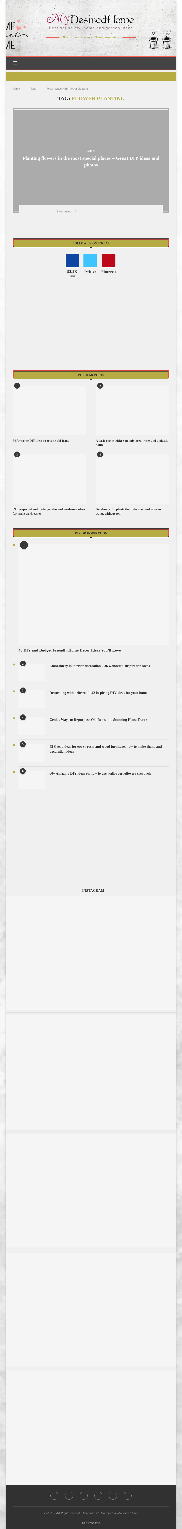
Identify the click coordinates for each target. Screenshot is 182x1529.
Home (16, 88)
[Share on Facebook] (87, 211)
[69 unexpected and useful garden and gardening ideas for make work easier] (49, 479)
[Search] (167, 63)
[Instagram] (88, 46)
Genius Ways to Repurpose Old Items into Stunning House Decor (98, 720)
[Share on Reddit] (110, 211)
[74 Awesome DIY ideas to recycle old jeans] (49, 410)
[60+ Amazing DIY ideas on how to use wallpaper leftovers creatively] (31, 780)
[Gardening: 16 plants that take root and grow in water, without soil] (132, 479)
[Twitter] (82, 46)
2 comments (64, 211)
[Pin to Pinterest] (98, 211)
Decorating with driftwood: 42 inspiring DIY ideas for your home (98, 693)
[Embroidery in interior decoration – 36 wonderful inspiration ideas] (31, 672)
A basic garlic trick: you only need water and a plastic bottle (132, 443)
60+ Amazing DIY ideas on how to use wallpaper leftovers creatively (100, 773)
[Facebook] (75, 46)
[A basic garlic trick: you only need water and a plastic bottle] (132, 410)
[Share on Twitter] (92, 211)
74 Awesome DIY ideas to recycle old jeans (41, 440)
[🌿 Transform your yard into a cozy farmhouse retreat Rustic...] (91, 1017)
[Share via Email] (127, 211)
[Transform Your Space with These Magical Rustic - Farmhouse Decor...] (91, 898)
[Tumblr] (100, 46)
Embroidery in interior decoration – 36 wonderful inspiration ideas (99, 666)
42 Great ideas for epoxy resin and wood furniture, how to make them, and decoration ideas (105, 749)
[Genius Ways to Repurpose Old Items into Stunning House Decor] (31, 726)
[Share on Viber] (121, 211)
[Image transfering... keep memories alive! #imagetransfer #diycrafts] (91, 1373)
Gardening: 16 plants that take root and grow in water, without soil (128, 511)
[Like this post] (80, 211)
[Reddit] (106, 46)
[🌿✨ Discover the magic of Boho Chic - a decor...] (91, 1136)
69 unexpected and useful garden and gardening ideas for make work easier (49, 511)
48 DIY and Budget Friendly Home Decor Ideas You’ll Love (69, 650)
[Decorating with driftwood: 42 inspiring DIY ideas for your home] (31, 699)
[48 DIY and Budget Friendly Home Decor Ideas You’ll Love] (93, 594)
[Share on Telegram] (115, 211)
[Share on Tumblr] (104, 211)
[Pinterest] (94, 46)
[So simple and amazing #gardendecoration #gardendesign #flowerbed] (91, 1255)
